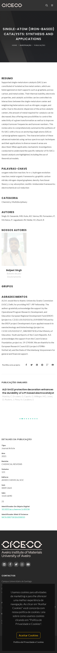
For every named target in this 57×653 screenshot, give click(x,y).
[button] (20, 418)
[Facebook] (10, 564)
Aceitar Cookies (28, 635)
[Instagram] (22, 564)
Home (14, 45)
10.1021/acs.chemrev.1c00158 (16, 509)
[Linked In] (4, 564)
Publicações (39, 45)
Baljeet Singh (14, 270)
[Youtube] (28, 564)
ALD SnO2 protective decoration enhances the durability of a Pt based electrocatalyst (28, 391)
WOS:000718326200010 (13, 517)
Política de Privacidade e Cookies (28, 642)
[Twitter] (16, 564)
